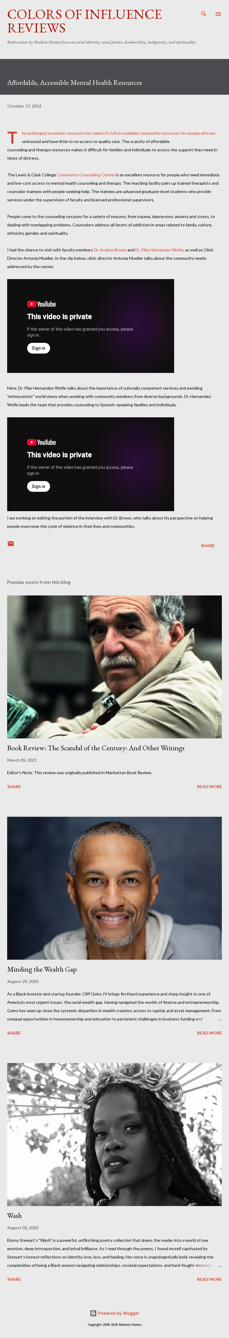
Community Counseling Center (86, 174)
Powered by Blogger (118, 1313)
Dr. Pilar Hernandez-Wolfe (159, 249)
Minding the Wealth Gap (42, 969)
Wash (14, 1215)
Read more (209, 786)
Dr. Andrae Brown (110, 249)
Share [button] (208, 545)
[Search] (204, 10)
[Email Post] (10, 545)
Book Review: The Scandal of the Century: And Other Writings (96, 747)
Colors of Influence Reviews (84, 21)
